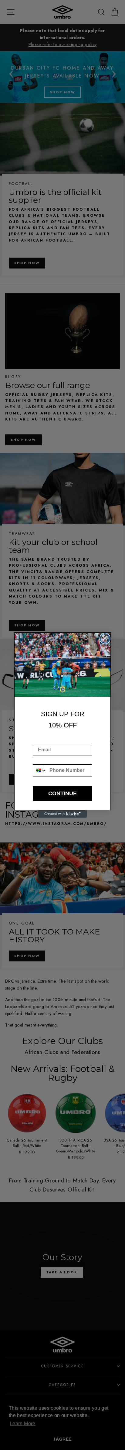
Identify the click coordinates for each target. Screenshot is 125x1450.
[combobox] (39, 770)
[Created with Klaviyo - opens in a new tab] (62, 814)
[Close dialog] (105, 638)
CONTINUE (62, 793)
